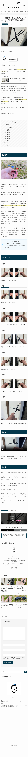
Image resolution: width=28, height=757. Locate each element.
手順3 (8, 132)
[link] (12, 567)
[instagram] (16, 567)
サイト (4, 652)
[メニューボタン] (24, 5)
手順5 (8, 136)
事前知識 (6, 124)
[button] (7, 530)
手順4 (8, 134)
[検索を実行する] (25, 672)
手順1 (8, 129)
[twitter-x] (14, 567)
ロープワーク (5, 24)
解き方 (6, 142)
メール (4, 647)
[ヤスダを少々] (14, 5)
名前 (4, 642)
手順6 (8, 138)
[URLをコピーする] (20, 530)
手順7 (8, 140)
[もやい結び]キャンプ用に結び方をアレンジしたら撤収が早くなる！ (17, 80)
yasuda (14, 556)
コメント (5, 625)
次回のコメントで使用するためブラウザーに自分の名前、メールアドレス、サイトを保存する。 (14, 658)
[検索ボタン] (3, 5)
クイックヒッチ (8, 127)
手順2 (8, 130)
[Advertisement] (14, 724)
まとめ (6, 145)
